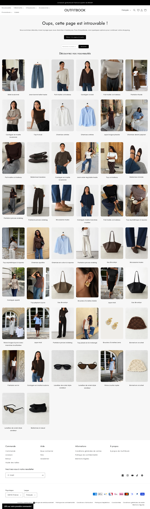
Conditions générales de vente (134, 502)
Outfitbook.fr (27, 503)
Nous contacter (46, 451)
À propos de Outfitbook (119, 451)
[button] (18, 8)
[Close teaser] (34, 503)
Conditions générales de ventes (88, 451)
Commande (10, 451)
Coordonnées (116, 502)
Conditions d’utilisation (85, 502)
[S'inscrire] (42, 475)
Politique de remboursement (44, 502)
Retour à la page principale (75, 37)
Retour (8, 459)
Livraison (9, 455)
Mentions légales (82, 459)
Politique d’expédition (102, 502)
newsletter (44, 459)
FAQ (42, 455)
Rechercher (84, 46)
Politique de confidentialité (86, 455)
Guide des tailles (12, 463)
